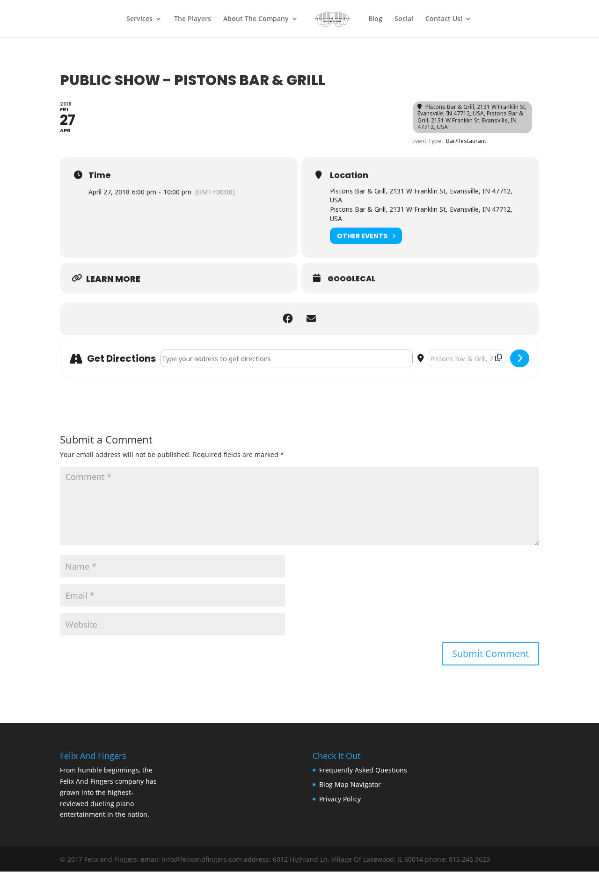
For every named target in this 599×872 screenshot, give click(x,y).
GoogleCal (351, 279)
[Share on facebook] (288, 318)
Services (139, 19)
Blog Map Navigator (350, 784)
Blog (375, 19)
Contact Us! (443, 19)
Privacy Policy (340, 798)
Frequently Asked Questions (363, 769)
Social (403, 19)
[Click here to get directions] (519, 358)
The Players (192, 19)
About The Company (256, 19)
